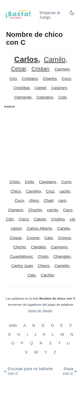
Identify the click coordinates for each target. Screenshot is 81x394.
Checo (44, 266)
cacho (64, 191)
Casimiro (59, 88)
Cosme (33, 238)
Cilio (10, 219)
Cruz (50, 191)
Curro (66, 182)
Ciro (13, 78)
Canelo (63, 228)
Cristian (40, 69)
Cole (62, 97)
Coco (66, 78)
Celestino (44, 97)
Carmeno (59, 247)
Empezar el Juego (49, 15)
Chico (16, 191)
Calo (31, 275)
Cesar (18, 68)
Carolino (33, 191)
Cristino (58, 219)
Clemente (23, 97)
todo (13, 325)
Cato (48, 238)
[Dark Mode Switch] (72, 14)
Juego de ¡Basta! (40, 310)
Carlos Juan (22, 266)
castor (16, 228)
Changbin (62, 256)
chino (34, 200)
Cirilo (29, 182)
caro (62, 200)
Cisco (24, 219)
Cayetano (47, 182)
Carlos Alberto (39, 228)
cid (72, 219)
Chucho (35, 210)
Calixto (40, 219)
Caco (67, 210)
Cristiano (30, 78)
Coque (16, 238)
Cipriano (15, 210)
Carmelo (62, 69)
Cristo (14, 182)
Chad (48, 200)
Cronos (64, 238)
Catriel (40, 88)
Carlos (26, 59)
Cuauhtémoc (21, 256)
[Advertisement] (40, 141)
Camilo (54, 59)
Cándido (38, 247)
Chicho (19, 247)
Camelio (61, 266)
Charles (50, 78)
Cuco (19, 200)
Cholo (43, 256)
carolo (52, 210)
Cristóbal (21, 88)
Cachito (47, 275)
